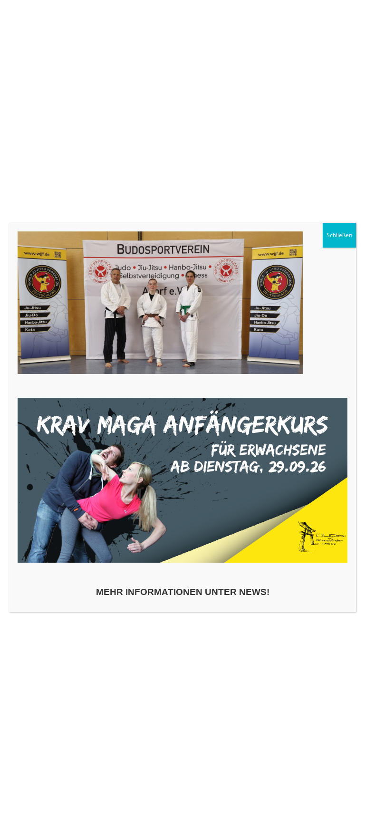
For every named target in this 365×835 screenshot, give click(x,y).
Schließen (339, 235)
